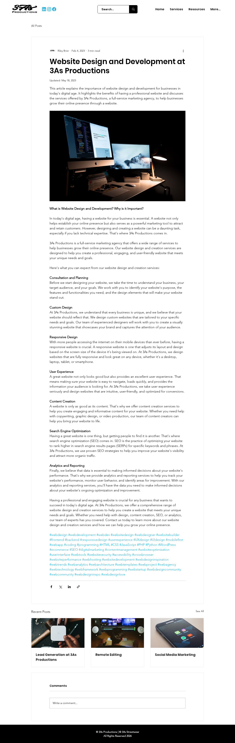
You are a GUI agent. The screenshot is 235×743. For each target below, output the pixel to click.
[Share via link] (78, 586)
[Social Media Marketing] (177, 633)
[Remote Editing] (117, 633)
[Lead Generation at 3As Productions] (57, 633)
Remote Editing (108, 654)
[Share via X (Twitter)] (60, 586)
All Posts (36, 25)
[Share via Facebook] (51, 586)
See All (200, 611)
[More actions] (183, 51)
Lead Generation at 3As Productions (56, 657)
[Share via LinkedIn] (69, 586)
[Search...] (133, 9)
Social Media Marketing (175, 654)
